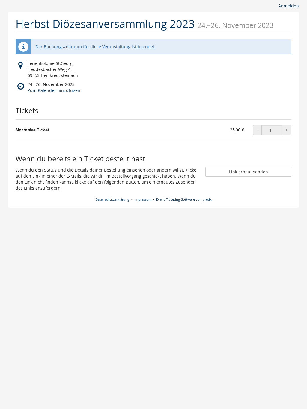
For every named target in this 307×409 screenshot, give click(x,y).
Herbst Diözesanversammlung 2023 (105, 23)
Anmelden (288, 6)
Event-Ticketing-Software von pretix (184, 199)
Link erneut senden (248, 172)
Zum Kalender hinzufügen (54, 90)
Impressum (142, 199)
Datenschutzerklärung (112, 199)
